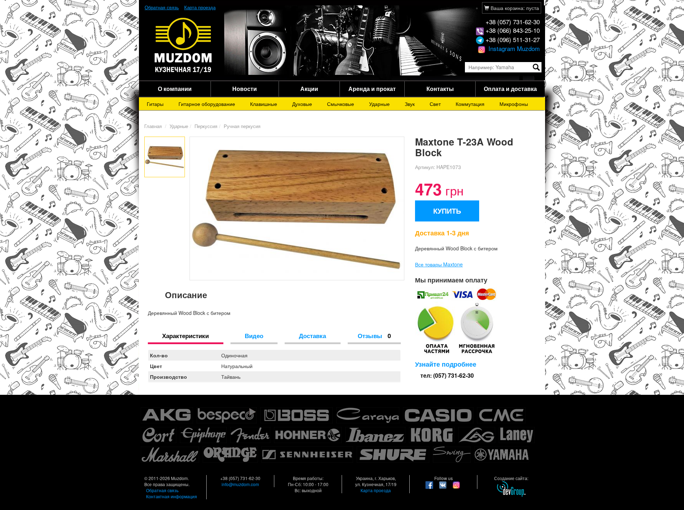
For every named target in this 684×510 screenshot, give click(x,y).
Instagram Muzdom (513, 48)
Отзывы (374, 335)
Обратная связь (162, 7)
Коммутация (470, 103)
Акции (309, 89)
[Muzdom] (183, 45)
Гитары (155, 103)
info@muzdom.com (240, 484)
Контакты (440, 89)
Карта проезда (200, 7)
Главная (153, 126)
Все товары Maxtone (439, 264)
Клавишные (263, 103)
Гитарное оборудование (206, 103)
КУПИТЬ (447, 210)
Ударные (379, 103)
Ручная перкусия (242, 126)
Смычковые (340, 103)
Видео (254, 335)
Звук (410, 103)
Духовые (302, 103)
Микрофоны (513, 103)
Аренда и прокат (372, 89)
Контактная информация (171, 496)
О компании (175, 89)
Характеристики (185, 335)
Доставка (312, 335)
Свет (435, 103)
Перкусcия (206, 126)
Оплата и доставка (510, 89)
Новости (244, 89)
